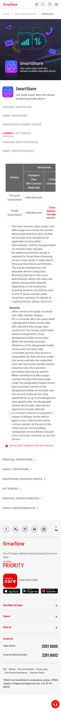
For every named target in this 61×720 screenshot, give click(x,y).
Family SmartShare (15, 116)
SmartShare (47, 13)
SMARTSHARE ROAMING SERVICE (21, 125)
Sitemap (12, 669)
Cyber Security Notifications (15, 672)
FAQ (4, 669)
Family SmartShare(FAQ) (18, 151)
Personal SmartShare (17, 107)
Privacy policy (42, 669)
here (49, 302)
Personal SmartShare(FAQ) (20, 142)
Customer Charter (37, 672)
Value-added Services (25, 13)
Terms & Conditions (26, 669)
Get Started (23, 133)
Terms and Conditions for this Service (31, 446)
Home (6, 13)
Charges (8, 133)
